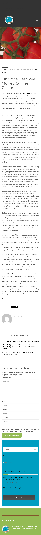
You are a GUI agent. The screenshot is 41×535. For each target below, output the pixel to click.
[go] (35, 449)
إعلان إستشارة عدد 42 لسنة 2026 (12, 488)
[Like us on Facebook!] (10, 520)
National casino (28, 93)
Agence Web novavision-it (29, 529)
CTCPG (6, 70)
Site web (5, 418)
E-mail (4, 409)
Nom (4, 401)
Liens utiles (8, 466)
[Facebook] (3, 3)
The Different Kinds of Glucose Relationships (20, 341)
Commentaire (7, 377)
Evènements (9, 462)
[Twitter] (6, 3)
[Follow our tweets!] (13, 520)
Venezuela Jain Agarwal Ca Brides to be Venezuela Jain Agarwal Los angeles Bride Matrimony (19, 347)
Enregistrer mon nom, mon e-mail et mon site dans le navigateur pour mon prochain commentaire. (20, 430)
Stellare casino (17, 274)
